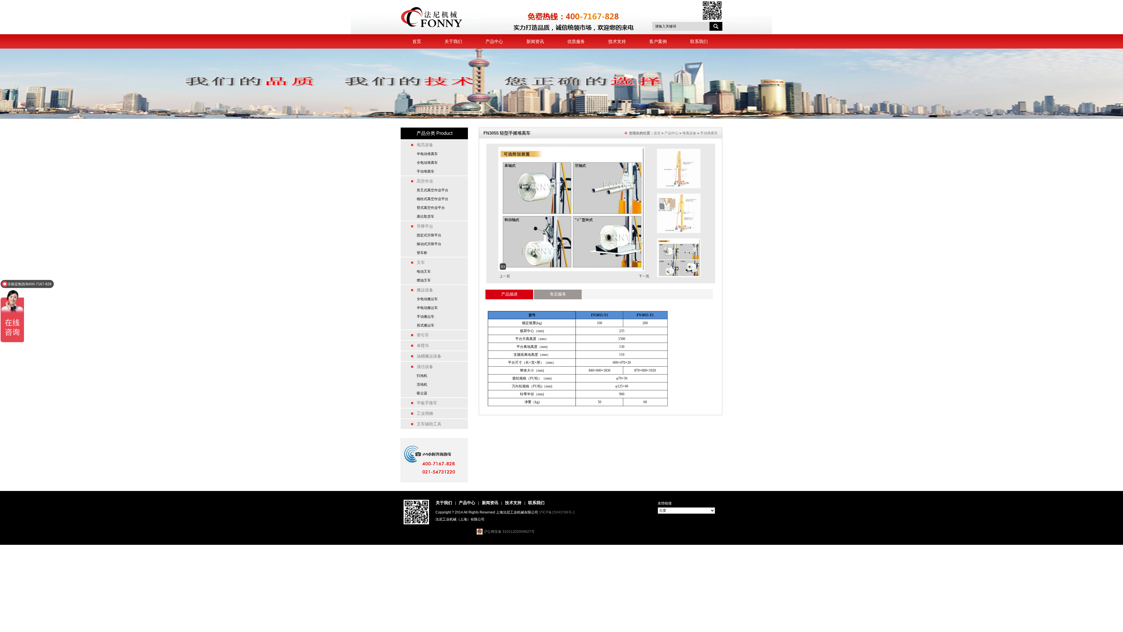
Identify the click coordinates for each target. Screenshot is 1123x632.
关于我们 (453, 41)
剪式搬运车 (425, 325)
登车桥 (422, 253)
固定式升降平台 (429, 235)
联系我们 (699, 41)
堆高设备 (689, 133)
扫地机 (422, 376)
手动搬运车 (425, 317)
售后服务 (558, 294)
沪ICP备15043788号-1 (557, 512)
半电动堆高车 (427, 154)
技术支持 (617, 41)
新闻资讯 (535, 41)
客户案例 (658, 41)
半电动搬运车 (427, 308)
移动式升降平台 (429, 244)
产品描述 (509, 294)
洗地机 (422, 384)
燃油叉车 (424, 280)
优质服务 (576, 41)
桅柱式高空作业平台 (432, 199)
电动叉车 (424, 271)
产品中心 (494, 41)
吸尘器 (422, 393)
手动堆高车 (425, 171)
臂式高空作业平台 (431, 208)
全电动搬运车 (427, 299)
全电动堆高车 (427, 163)
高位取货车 (425, 216)
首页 (416, 41)
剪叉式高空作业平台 (432, 190)
